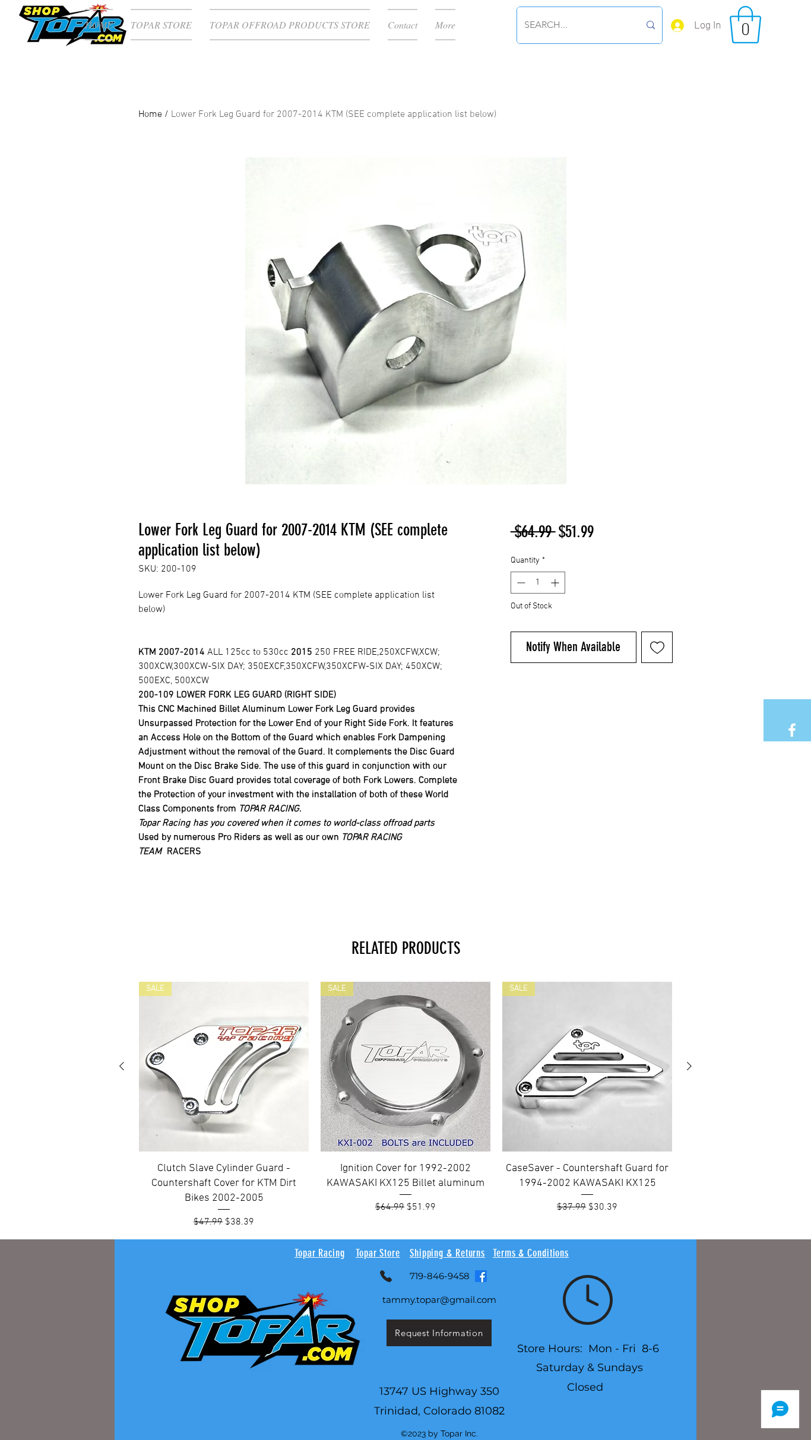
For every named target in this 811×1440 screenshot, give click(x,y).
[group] (405, 1105)
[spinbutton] (538, 582)
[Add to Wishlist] (657, 647)
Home (150, 114)
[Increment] (556, 582)
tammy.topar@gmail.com (439, 1299)
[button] (745, 24)
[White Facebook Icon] (792, 730)
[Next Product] (689, 1066)
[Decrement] (519, 582)
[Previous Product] (122, 1066)
